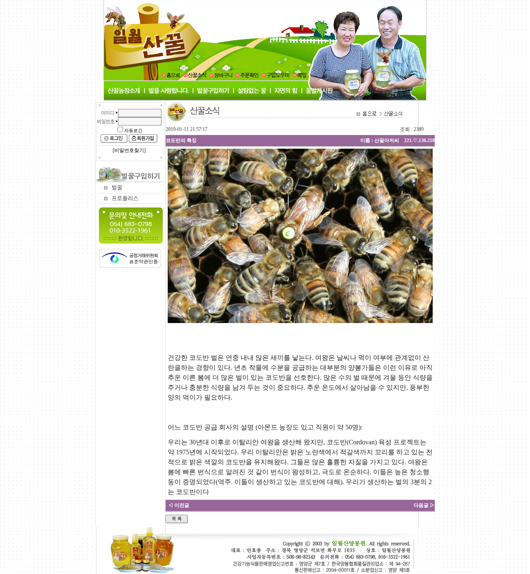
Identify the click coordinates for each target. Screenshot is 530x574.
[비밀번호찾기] (129, 150)
